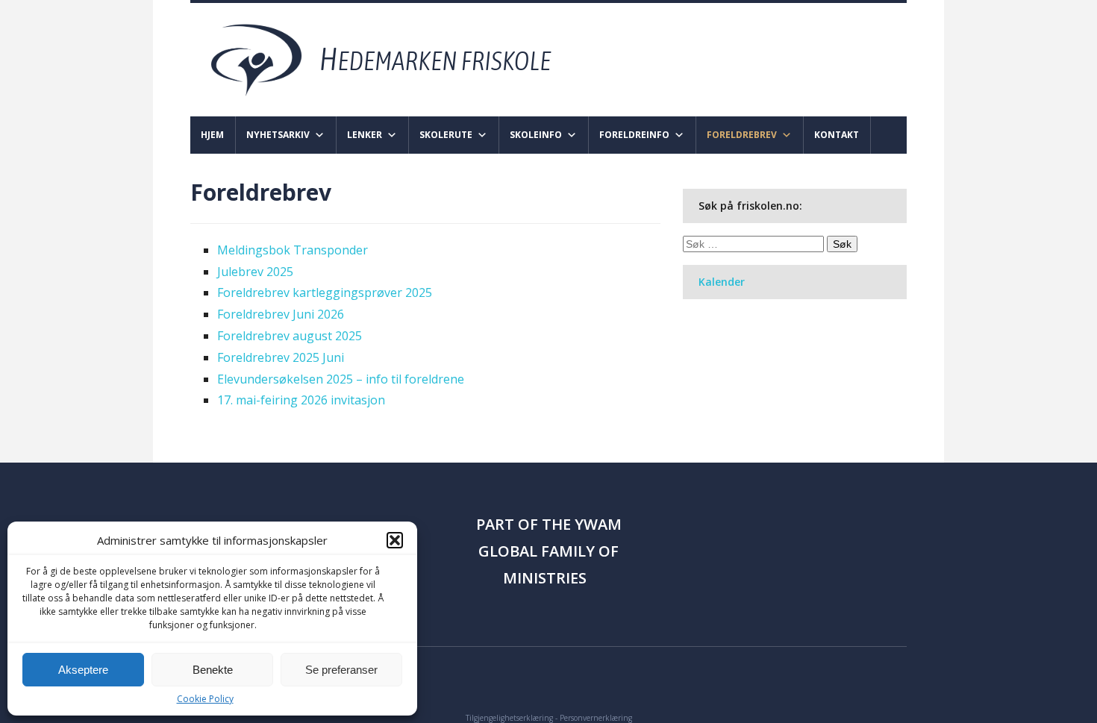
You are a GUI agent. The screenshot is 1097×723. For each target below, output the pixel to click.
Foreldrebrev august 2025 (289, 336)
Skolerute (445, 134)
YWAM (598, 524)
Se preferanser (341, 669)
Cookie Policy (205, 698)
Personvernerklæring (596, 718)
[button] (394, 540)
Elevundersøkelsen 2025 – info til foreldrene (340, 379)
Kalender (721, 282)
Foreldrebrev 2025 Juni (280, 357)
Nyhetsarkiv (278, 134)
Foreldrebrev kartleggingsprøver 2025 (324, 292)
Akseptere (83, 669)
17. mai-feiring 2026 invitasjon (301, 400)
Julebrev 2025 (255, 271)
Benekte (213, 669)
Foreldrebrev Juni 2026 (280, 314)
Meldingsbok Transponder (292, 250)
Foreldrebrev (742, 134)
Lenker (364, 134)
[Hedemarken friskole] (394, 58)
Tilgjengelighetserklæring (509, 718)
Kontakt (836, 134)
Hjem (212, 134)
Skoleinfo (536, 134)
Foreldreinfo (634, 134)
